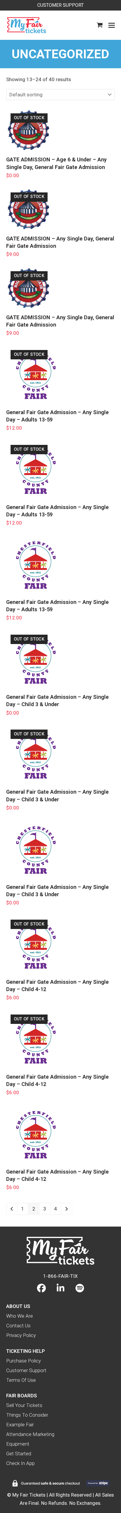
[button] (100, 25)
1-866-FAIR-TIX (60, 1276)
